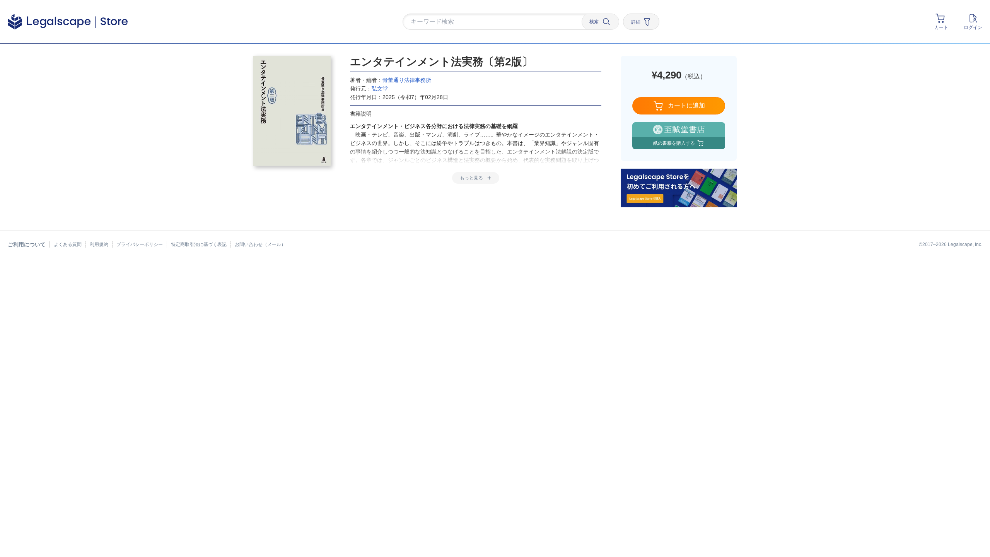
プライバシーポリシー (139, 244)
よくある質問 (68, 244)
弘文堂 (380, 88)
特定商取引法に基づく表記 (199, 244)
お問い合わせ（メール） (260, 244)
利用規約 (99, 244)
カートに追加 (686, 105)
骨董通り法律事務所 (406, 80)
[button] (495, 22)
